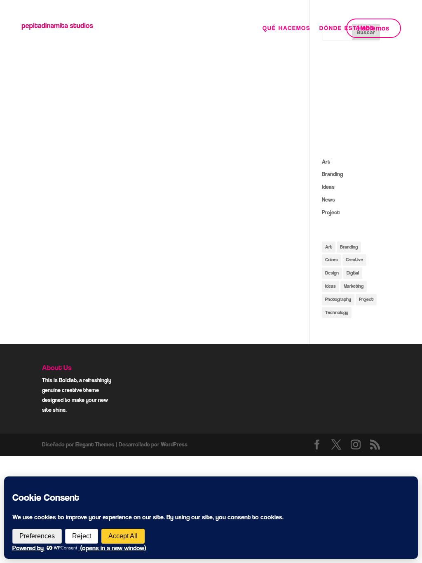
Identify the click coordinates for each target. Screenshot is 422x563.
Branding (332, 174)
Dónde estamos (347, 28)
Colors (331, 260)
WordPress (174, 444)
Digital (353, 273)
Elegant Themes (94, 444)
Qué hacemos (286, 28)
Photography (338, 299)
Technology (336, 312)
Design (332, 273)
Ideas (328, 186)
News (328, 199)
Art (326, 161)
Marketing (353, 286)
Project (331, 212)
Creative (354, 260)
